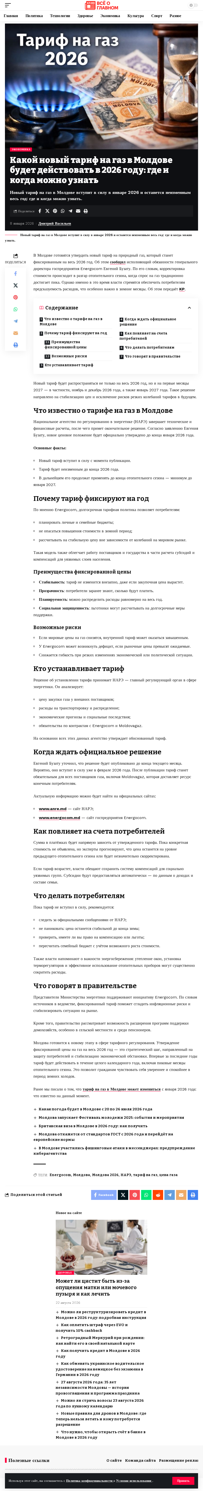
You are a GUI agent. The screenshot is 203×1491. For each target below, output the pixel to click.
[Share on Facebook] (39, 211)
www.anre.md (53, 808)
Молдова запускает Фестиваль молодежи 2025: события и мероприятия (111, 1117)
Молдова (81, 1175)
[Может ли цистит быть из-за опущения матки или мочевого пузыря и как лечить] (101, 1247)
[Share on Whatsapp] (62, 211)
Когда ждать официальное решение (148, 322)
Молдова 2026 (105, 1175)
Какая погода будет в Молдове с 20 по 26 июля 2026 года (95, 1109)
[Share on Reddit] (158, 1195)
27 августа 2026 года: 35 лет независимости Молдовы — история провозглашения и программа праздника (98, 1388)
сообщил (118, 262)
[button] (183, 1481)
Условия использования (134, 1481)
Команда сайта (140, 1460)
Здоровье (64, 1272)
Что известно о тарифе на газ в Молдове (71, 321)
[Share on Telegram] (70, 211)
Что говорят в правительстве (152, 356)
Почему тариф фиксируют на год (75, 333)
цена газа (168, 1175)
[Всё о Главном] (101, 5)
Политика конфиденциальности (89, 1481)
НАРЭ (126, 1175)
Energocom (60, 1175)
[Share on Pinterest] (54, 211)
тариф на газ (145, 1175)
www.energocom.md (59, 817)
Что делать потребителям (149, 347)
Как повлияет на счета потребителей (143, 336)
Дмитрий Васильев (54, 223)
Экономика (21, 149)
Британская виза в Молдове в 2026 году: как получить (93, 1126)
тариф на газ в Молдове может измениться (122, 1089)
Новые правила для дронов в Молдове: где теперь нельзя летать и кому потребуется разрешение (101, 1419)
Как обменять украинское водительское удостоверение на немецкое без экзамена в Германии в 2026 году (100, 1369)
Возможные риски (69, 356)
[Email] (78, 211)
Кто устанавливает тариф (69, 365)
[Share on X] (47, 211)
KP (182, 289)
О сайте (114, 1460)
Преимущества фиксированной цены (66, 344)
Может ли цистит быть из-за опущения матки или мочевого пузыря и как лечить (96, 1287)
